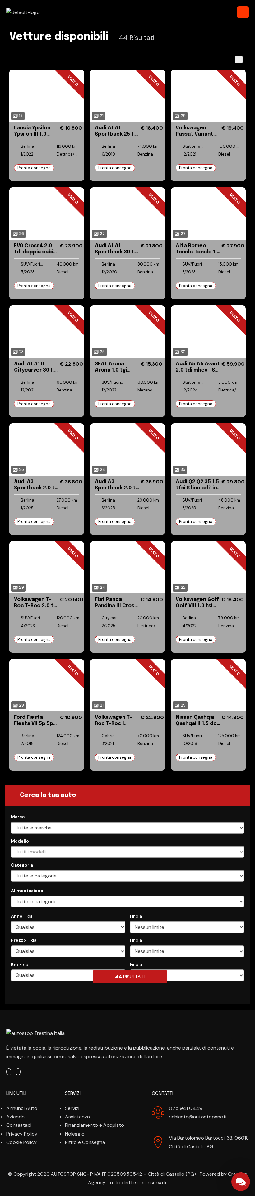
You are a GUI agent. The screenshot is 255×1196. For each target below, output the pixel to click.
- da (22, 916)
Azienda (15, 1116)
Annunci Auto (21, 1108)
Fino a (136, 916)
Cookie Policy (21, 1142)
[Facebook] (8, 1071)
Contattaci (18, 1125)
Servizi (72, 1108)
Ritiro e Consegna (85, 1142)
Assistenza (77, 1116)
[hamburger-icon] (243, 12)
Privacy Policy (21, 1134)
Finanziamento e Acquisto (94, 1125)
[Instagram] (18, 1071)
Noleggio (75, 1134)
